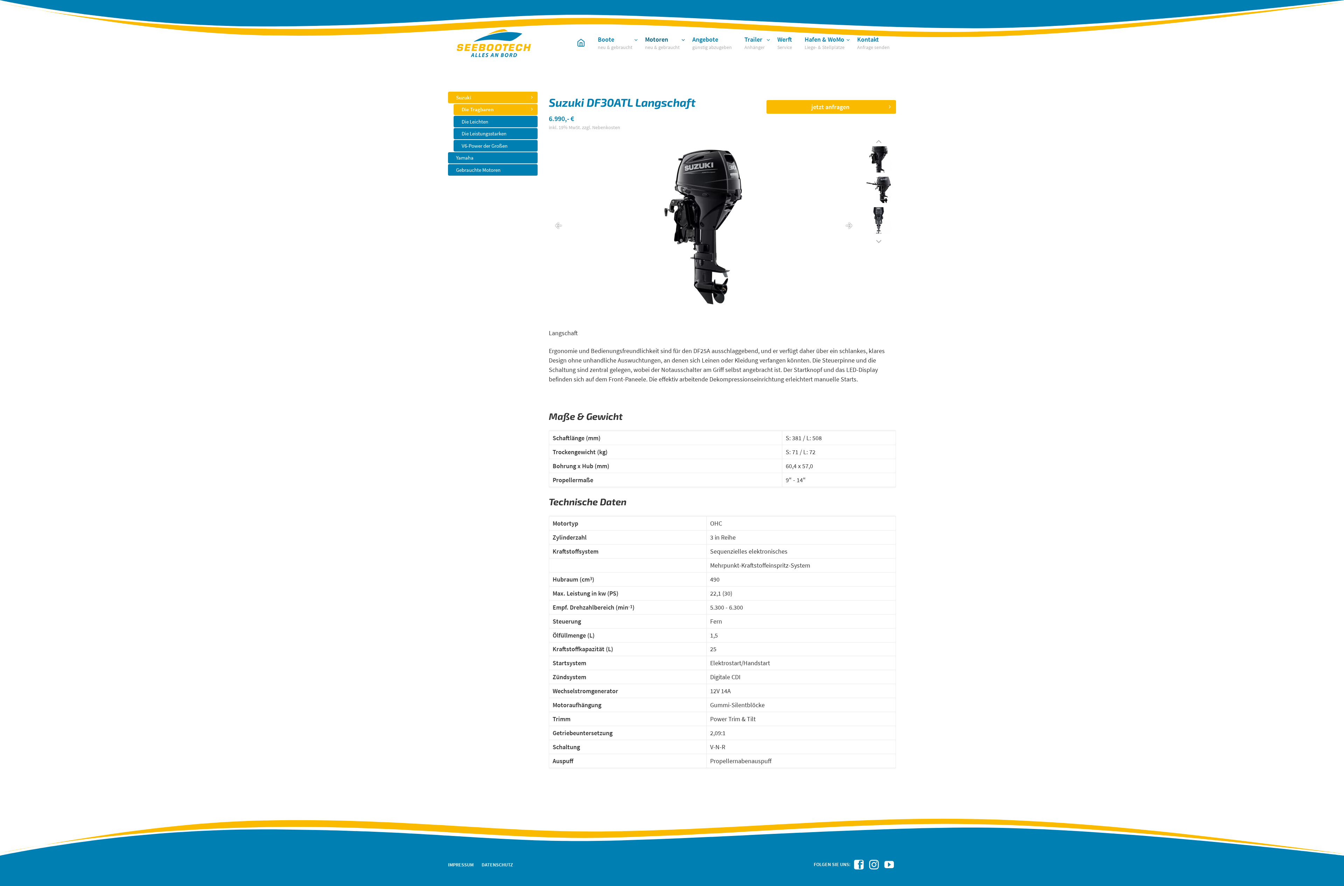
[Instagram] (875, 867)
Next (878, 239)
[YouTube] (890, 867)
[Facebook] (860, 867)
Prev (878, 141)
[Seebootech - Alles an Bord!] (581, 41)
